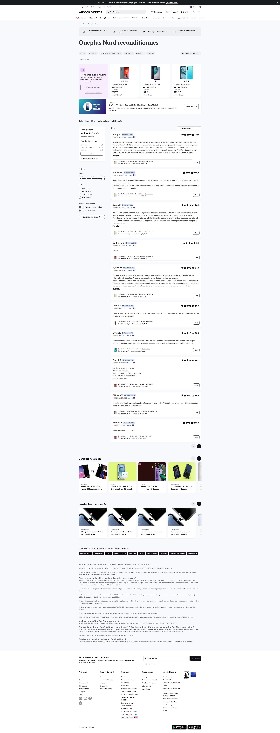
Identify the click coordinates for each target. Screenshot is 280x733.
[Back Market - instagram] (80, 698)
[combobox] (83, 53)
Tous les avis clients (148, 683)
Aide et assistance (106, 680)
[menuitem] (105, 17)
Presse (81, 680)
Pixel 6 (165, 642)
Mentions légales (168, 705)
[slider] (80, 178)
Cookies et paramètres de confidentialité (170, 695)
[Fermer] (277, 2)
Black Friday (146, 689)
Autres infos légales (169, 702)
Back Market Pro (126, 709)
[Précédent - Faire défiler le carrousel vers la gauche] (193, 458)
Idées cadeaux (147, 686)
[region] (140, 478)
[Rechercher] (107, 12)
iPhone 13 (190, 642)
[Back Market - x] (80, 703)
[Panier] (199, 12)
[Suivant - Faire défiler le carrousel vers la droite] (199, 458)
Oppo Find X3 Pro (176, 642)
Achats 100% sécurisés (129, 712)
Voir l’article (149, 161)
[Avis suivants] (199, 446)
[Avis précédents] (193, 446)
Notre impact (83, 683)
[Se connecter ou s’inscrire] (194, 12)
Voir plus (116, 155)
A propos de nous (85, 677)
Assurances (125, 686)
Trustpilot (82, 692)
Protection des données (171, 699)
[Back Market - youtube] (85, 698)
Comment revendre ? (93, 93)
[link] (191, 106)
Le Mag (144, 677)
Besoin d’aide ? (172, 12)
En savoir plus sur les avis (90, 158)
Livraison (103, 683)
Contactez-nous (105, 677)
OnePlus (87, 572)
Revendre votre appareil (129, 689)
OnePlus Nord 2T (86, 607)
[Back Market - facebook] (90, 698)
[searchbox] (127, 12)
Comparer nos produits (150, 680)
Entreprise (185, 12)
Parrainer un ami (126, 677)
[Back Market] (90, 12)
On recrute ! (83, 695)
